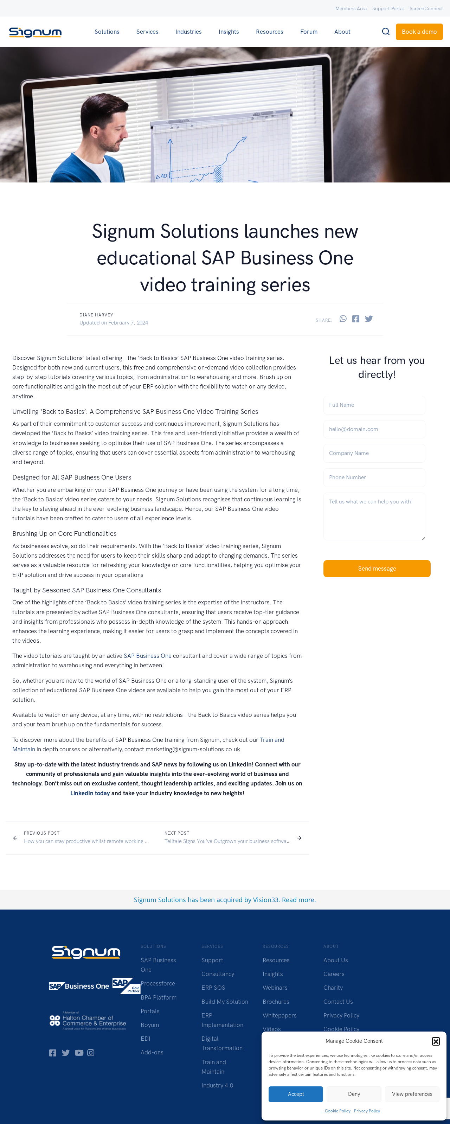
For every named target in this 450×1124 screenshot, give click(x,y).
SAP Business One (148, 655)
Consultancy (217, 973)
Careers (334, 973)
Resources (269, 31)
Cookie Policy (338, 1111)
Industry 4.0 (217, 1085)
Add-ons (152, 1052)
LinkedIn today (90, 793)
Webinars (275, 987)
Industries (188, 31)
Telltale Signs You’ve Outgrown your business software (228, 841)
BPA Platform (158, 997)
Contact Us (338, 1001)
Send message (377, 568)
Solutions (107, 31)
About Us (335, 960)
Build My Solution (224, 1001)
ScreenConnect (426, 9)
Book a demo (419, 31)
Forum (308, 31)
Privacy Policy (367, 1111)
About (342, 31)
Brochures (276, 1001)
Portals (150, 1011)
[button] (435, 1041)
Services (147, 31)
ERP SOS (213, 987)
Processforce (158, 983)
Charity (333, 987)
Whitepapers (280, 1015)
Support (212, 960)
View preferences (412, 1094)
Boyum (150, 1024)
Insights (229, 31)
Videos (272, 1029)
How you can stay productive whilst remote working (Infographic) (99, 841)
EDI (145, 1038)
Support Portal (388, 9)
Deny (354, 1094)
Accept (296, 1094)
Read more (298, 899)
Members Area (351, 9)
